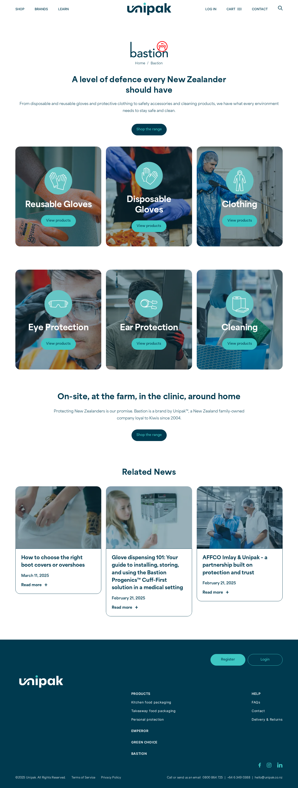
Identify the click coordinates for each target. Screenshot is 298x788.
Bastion (139, 753)
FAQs (256, 702)
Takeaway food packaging (153, 711)
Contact (260, 9)
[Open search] (280, 8)
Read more (31, 585)
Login (265, 659)
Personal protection (147, 719)
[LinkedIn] (280, 765)
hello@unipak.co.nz (268, 777)
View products (58, 220)
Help (256, 694)
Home (140, 63)
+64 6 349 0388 (238, 777)
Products (141, 694)
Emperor (140, 731)
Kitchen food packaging (151, 702)
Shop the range (149, 129)
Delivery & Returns (267, 719)
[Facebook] (259, 765)
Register (228, 659)
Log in (210, 9)
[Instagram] (269, 765)
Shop (19, 9)
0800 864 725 (213, 777)
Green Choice (144, 742)
